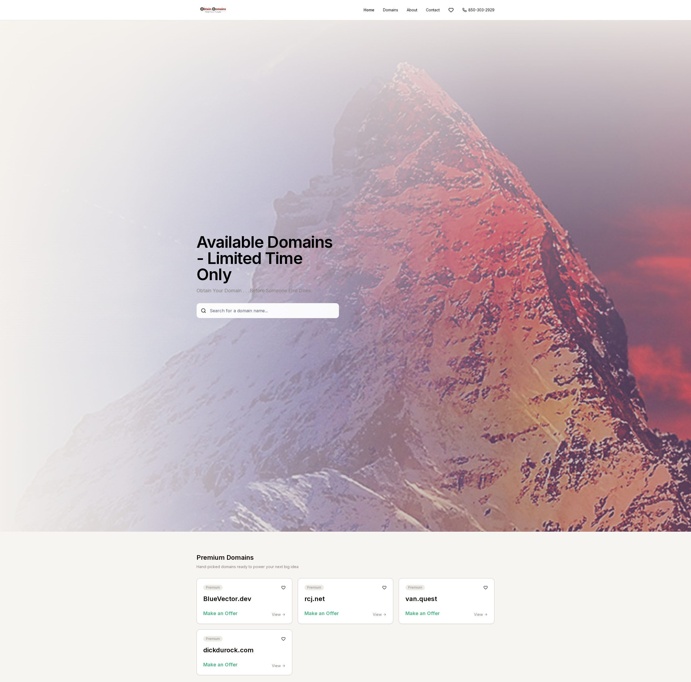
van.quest (421, 599)
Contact (433, 10)
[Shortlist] (451, 10)
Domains (390, 10)
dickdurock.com (228, 650)
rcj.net (314, 599)
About (412, 10)
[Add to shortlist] (283, 587)
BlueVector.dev (227, 599)
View (276, 614)
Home (369, 10)
